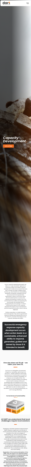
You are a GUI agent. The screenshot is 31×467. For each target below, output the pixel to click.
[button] (8, 146)
